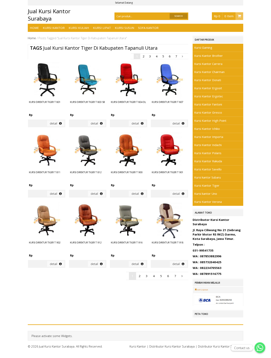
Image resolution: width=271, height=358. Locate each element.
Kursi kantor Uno (205, 194)
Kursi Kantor (54, 28)
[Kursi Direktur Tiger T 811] (46, 151)
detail (53, 123)
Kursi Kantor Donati (207, 80)
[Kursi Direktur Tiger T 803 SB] (87, 80)
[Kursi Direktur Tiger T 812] (87, 151)
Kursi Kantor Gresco (208, 112)
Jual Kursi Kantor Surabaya (49, 14)
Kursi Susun (124, 28)
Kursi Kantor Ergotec (208, 96)
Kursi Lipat (102, 28)
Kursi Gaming (203, 47)
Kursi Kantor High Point (210, 120)
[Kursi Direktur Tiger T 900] (128, 151)
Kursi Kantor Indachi (208, 145)
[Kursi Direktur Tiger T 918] (169, 221)
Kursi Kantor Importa (208, 137)
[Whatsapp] (260, 347)
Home (34, 28)
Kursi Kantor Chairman (209, 72)
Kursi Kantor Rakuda (208, 161)
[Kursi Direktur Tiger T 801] (46, 80)
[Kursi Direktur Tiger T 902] (46, 221)
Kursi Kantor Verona (208, 202)
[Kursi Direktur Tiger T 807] (169, 80)
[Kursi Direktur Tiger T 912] (87, 221)
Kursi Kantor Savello (208, 169)
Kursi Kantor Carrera (208, 64)
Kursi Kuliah (79, 28)
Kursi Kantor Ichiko (207, 129)
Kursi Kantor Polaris (207, 153)
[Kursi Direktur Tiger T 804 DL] (128, 80)
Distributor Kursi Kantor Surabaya (172, 346)
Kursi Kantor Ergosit (208, 88)
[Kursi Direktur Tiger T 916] (128, 221)
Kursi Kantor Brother (208, 56)
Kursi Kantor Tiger (206, 185)
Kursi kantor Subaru (207, 177)
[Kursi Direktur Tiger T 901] (169, 151)
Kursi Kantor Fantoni (208, 104)
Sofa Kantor (148, 28)
